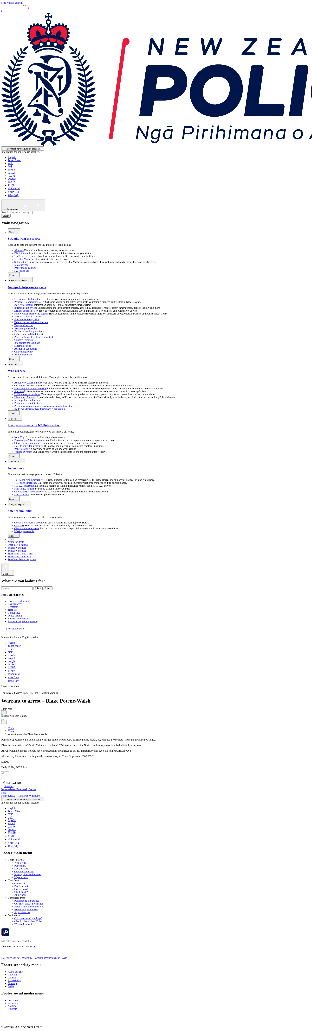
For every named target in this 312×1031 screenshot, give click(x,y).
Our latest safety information (28, 903)
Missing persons (22, 345)
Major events (21, 265)
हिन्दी (10, 166)
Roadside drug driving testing (23, 621)
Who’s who (20, 862)
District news (21, 253)
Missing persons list (24, 531)
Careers (13, 419)
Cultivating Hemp (23, 351)
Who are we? (16, 370)
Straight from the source (24, 238)
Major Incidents (16, 542)
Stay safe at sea (22, 912)
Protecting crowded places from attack (33, 337)
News (12, 232)
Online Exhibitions (24, 871)
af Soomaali (14, 188)
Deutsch (12, 178)
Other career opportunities (27, 443)
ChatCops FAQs (22, 892)
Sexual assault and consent (28, 316)
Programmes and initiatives (28, 403)
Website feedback (23, 924)
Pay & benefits (21, 886)
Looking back (21, 868)
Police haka (20, 865)
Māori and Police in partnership (30, 388)
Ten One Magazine (24, 259)
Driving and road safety (26, 310)
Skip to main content (11, 2)
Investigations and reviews (27, 400)
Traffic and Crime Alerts (20, 553)
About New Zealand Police (28, 382)
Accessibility (14, 980)
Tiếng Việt (13, 195)
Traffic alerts (20, 256)
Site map (12, 983)
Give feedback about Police (28, 491)
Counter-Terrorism (23, 340)
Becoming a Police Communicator (32, 440)
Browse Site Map (14, 628)
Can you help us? (17, 504)
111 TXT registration (25, 485)
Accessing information (25, 328)
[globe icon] (3, 634)
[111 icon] (4, 690)
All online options (23, 354)
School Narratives (17, 547)
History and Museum (25, 397)
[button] (3, 712)
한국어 (12, 185)
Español (12, 169)
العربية (11, 172)
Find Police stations (24, 488)
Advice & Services (18, 280)
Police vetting (15, 615)
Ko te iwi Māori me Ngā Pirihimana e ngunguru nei (40, 409)
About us (13, 364)
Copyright (13, 974)
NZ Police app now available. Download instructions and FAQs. (34, 957)
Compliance (14, 612)
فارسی (11, 175)
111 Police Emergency (25, 482)
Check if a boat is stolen (26, 528)
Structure (19, 391)
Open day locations (18, 544)
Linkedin (12, 1008)
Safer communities (20, 511)
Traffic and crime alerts (19, 556)
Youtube (12, 1006)
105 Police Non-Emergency (28, 479)
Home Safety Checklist (26, 909)
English (12, 157)
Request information (18, 618)
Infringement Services (25, 307)
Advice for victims (23, 304)
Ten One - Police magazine (22, 559)
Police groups (21, 448)
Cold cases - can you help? (28, 918)
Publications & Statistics (26, 900)
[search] (5, 567)
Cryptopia (13, 606)
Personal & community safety (29, 302)
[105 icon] (11, 690)
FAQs (11, 986)
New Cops (19, 437)
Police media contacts (25, 267)
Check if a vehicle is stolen (28, 522)
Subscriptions (21, 262)
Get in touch (16, 468)
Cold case (19, 525)
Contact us (14, 461)
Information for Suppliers (27, 342)
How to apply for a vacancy (28, 446)
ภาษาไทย (13, 192)
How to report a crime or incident (31, 322)
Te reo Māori (14, 160)
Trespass (12, 609)
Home (11, 539)
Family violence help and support (31, 313)
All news (19, 250)
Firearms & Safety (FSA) (27, 319)
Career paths (20, 883)
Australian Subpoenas (25, 348)
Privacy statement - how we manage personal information (43, 406)
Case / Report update (18, 601)
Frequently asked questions (28, 299)
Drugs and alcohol (23, 325)
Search (4, 212)
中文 (10, 163)
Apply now (20, 894)
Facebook (13, 1000)
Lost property (15, 604)
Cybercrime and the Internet (28, 334)
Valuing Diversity (23, 451)
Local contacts (21, 494)
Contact (12, 977)
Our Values (20, 385)
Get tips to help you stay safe (27, 287)
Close (12, 275)
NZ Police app (21, 270)
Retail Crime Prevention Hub (29, 906)
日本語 (12, 181)
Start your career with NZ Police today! (34, 425)
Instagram (13, 1003)
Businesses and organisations (29, 331)
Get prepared (21, 889)
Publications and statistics (27, 394)
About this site (15, 971)
